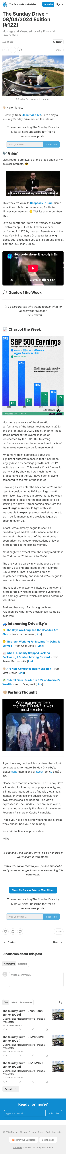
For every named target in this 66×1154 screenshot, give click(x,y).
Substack (17, 1147)
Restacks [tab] (22, 963)
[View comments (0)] (13, 50)
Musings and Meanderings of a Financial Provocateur (23, 1020)
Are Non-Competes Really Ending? (28, 668)
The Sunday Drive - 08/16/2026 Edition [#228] (22, 1065)
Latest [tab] (14, 1002)
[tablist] (15, 964)
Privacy (32, 1132)
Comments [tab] (9, 963)
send (14, 771)
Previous (12, 942)
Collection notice (54, 1132)
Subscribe (48, 4)
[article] (33, 1020)
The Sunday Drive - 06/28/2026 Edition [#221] (23, 1038)
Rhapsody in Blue (41, 203)
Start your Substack (24, 1139)
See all (8, 1088)
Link (38, 634)
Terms (41, 1132)
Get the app (48, 1139)
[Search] (60, 1002)
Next (55, 942)
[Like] (5, 50)
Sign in (59, 4)
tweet (39, 771)
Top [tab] (6, 1002)
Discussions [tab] (26, 1002)
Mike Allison (16, 1025)
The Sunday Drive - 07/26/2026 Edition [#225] (22, 1012)
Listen (59, 42)
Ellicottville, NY (31, 115)
